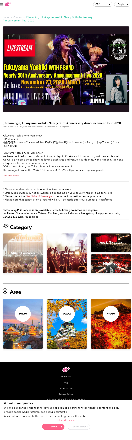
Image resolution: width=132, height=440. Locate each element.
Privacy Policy (66, 394)
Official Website (11, 175)
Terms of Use (66, 388)
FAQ (66, 383)
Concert (17, 17)
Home (6, 17)
